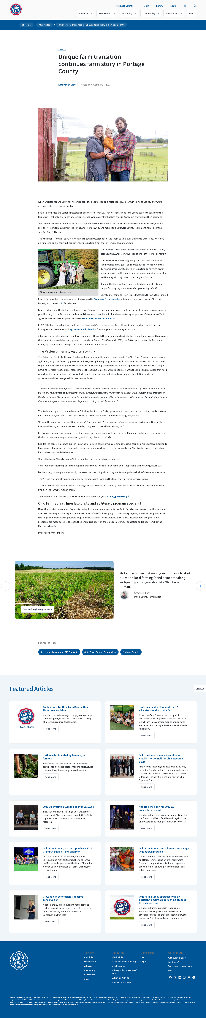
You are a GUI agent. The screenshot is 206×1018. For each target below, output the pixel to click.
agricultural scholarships (83, 329)
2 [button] (10, 621)
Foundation (172, 13)
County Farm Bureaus (122, 982)
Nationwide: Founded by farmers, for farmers (64, 757)
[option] (103, 590)
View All (200, 688)
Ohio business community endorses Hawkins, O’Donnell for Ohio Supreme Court (161, 759)
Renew (159, 5)
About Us (83, 13)
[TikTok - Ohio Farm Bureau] (193, 977)
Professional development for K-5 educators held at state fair (158, 708)
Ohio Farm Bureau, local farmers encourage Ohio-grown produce (164, 850)
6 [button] (22, 621)
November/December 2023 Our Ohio (59, 652)
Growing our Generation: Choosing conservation (63, 898)
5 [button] (19, 621)
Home (28, 24)
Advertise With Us (120, 977)
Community (149, 13)
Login (173, 5)
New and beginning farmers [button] (37, 609)
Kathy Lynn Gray (67, 84)
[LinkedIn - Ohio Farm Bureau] (179, 977)
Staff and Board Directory (124, 961)
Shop (191, 13)
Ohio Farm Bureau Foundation (99, 318)
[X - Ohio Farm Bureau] (175, 977)
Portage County (130, 652)
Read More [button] (50, 728)
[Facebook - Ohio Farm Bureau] (170, 977)
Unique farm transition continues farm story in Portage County (91, 24)
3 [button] (13, 621)
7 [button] (25, 621)
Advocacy (127, 13)
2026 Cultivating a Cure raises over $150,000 (68, 806)
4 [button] (16, 621)
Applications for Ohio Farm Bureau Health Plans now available (67, 708)
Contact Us (117, 957)
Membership (104, 13)
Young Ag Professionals (106, 299)
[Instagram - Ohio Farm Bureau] (184, 977)
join (61, 303)
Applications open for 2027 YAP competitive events (157, 808)
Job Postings (118, 966)
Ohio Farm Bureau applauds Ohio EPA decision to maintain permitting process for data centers (162, 900)
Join (146, 5)
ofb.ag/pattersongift (118, 496)
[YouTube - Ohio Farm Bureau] (189, 977)
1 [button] (7, 621)
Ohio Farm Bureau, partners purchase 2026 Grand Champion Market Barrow (67, 850)
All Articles (44, 24)
